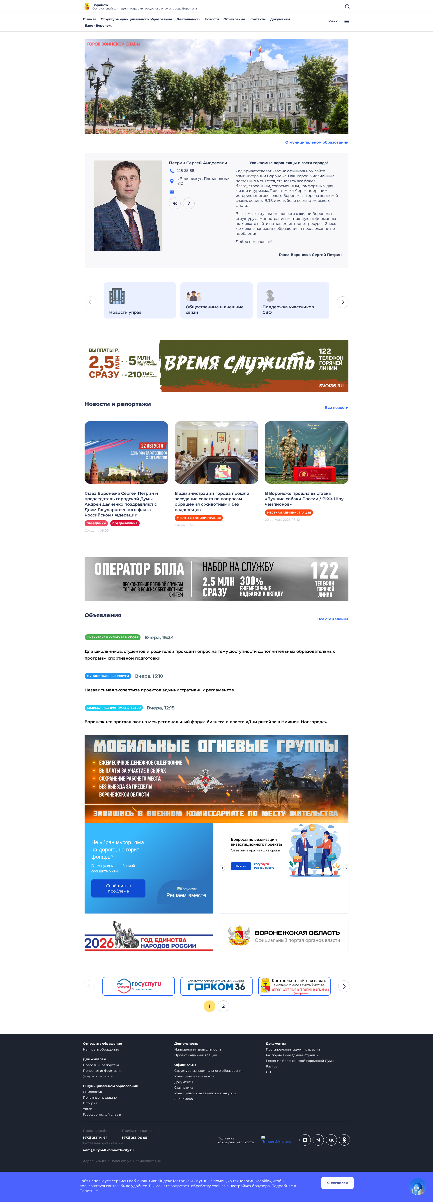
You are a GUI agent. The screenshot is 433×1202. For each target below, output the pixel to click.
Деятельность (188, 19)
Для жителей (94, 1059)
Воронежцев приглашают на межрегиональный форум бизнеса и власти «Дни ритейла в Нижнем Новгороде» (206, 721)
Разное (272, 1066)
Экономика (183, 1099)
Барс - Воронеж (98, 25)
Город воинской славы (102, 1114)
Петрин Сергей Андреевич (198, 162)
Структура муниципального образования (136, 19)
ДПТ (269, 1072)
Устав (87, 1109)
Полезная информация (102, 1071)
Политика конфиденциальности (236, 1140)
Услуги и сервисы (98, 1076)
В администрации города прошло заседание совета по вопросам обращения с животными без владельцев (212, 501)
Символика (92, 1092)
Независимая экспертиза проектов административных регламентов (159, 690)
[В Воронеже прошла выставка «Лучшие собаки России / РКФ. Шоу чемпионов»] (306, 452)
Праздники (96, 523)
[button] (342, 302)
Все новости (336, 407)
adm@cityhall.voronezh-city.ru (108, 1150)
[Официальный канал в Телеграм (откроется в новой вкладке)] (318, 1140)
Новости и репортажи (101, 1065)
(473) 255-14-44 (95, 1138)
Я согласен (337, 1183)
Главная (89, 19)
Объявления (234, 19)
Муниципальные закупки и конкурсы (205, 1093)
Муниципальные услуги (108, 676)
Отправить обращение (102, 1044)
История (90, 1103)
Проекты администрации (195, 1055)
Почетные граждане (100, 1097)
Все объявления (332, 619)
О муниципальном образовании (316, 142)
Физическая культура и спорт (112, 637)
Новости (212, 19)
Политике (88, 1191)
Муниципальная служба (194, 1076)
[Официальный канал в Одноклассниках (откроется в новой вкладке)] (344, 1140)
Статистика (183, 1088)
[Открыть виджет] (417, 1186)
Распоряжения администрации (292, 1055)
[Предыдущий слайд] (222, 868)
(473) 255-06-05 (134, 1138)
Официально (185, 1065)
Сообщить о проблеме (118, 888)
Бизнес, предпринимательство (114, 707)
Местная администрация (199, 518)
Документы (280, 19)
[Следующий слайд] (346, 868)
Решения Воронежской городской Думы (300, 1061)
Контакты (257, 19)
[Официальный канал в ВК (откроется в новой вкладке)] (331, 1140)
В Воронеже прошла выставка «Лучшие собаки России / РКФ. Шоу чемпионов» (304, 499)
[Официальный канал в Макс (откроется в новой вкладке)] (305, 1140)
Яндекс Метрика (173, 1181)
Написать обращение (101, 1049)
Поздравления (125, 523)
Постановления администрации (293, 1049)
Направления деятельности (197, 1049)
